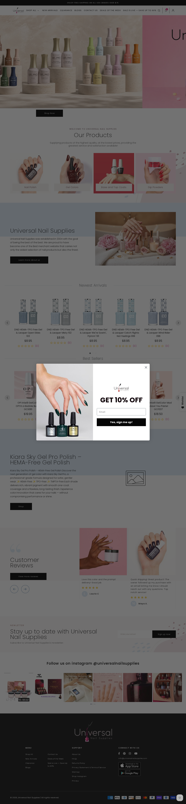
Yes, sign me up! (121, 422)
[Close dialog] (146, 367)
